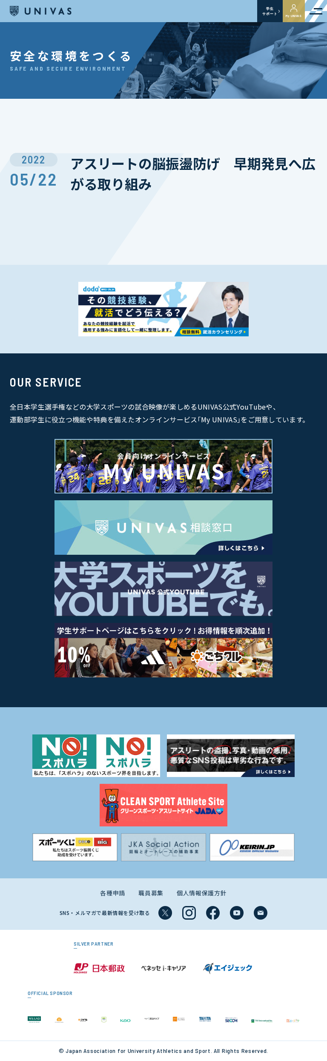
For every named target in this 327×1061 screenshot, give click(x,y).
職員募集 (151, 893)
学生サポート (269, 11)
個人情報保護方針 (202, 893)
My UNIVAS (294, 16)
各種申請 (112, 893)
